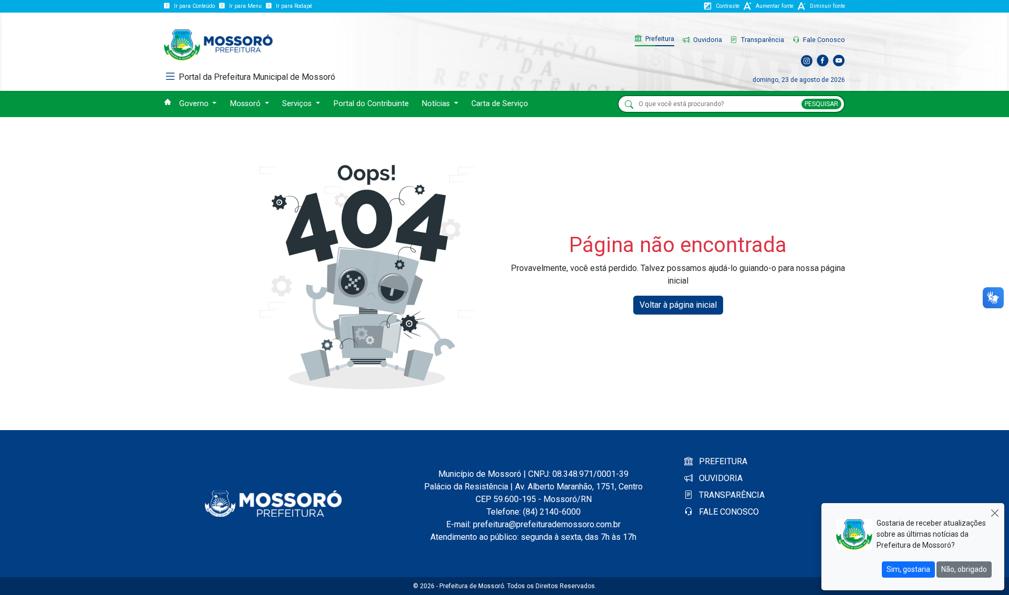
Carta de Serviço (499, 103)
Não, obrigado (964, 569)
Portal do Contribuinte (371, 103)
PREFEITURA (722, 461)
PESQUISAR (821, 104)
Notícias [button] (437, 103)
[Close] (994, 512)
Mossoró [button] (246, 103)
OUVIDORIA (720, 478)
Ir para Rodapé (294, 6)
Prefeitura (659, 39)
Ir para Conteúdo (194, 6)
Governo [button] (195, 103)
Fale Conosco (823, 40)
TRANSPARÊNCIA (731, 495)
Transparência (761, 40)
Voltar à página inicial (678, 305)
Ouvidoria (707, 40)
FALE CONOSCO (728, 512)
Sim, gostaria (908, 569)
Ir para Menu (245, 6)
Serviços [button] (298, 103)
